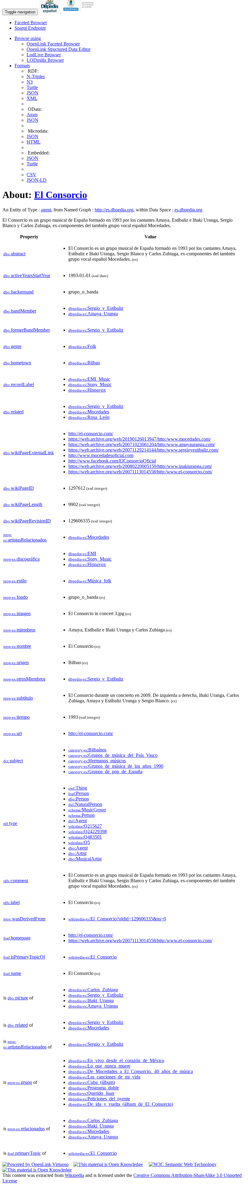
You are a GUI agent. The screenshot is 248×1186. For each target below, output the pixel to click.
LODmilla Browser (45, 60)
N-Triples (36, 76)
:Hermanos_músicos (97, 760)
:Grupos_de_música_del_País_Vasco (113, 755)
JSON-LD (37, 180)
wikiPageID (18, 488)
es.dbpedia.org (188, 209)
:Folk (82, 346)
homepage (17, 937)
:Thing (77, 787)
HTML (34, 141)
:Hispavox (87, 390)
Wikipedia (74, 1175)
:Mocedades (88, 411)
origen (16, 662)
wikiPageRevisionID (27, 520)
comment (15, 880)
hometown (17, 362)
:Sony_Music (90, 384)
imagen (17, 613)
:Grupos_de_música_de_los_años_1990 (115, 766)
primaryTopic (24, 1153)
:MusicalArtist (85, 858)
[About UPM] (79, 11)
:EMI (82, 553)
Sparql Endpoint (30, 28)
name (12, 973)
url (12, 733)
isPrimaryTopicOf (24, 956)
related (13, 411)
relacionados (26, 1128)
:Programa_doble (93, 1087)
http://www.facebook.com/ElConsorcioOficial (112, 460)
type (10, 823)
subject (13, 760)
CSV (31, 174)
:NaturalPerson (85, 804)
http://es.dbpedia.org (114, 209)
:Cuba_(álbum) (91, 1082)
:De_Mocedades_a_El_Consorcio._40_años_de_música (130, 1071)
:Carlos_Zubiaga (93, 989)
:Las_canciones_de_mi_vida (104, 1076)
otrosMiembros (24, 678)
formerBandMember (26, 330)
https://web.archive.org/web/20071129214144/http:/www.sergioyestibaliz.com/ (143, 449)
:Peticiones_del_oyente (99, 1098)
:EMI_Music (89, 379)
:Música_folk (89, 580)
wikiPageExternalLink (28, 452)
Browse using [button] (28, 38)
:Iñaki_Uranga (91, 1000)
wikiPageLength (22, 504)
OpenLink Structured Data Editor (58, 49)
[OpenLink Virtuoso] (35, 1164)
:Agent (77, 820)
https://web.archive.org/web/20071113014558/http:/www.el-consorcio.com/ (140, 471)
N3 (30, 81)
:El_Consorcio (92, 956)
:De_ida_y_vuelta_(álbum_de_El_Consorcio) (120, 1104)
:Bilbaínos (87, 749)
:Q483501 (85, 837)
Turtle (32, 87)
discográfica (21, 559)
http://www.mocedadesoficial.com (100, 455)
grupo (20, 1082)
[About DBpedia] (50, 11)
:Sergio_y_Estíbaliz (95, 308)
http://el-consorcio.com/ (90, 433)
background (18, 291)
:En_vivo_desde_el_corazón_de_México (116, 1060)
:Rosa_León (88, 417)
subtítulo (18, 698)
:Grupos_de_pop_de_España (105, 771)
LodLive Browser (44, 54)
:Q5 (79, 842)
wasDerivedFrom (24, 918)
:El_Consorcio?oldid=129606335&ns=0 (117, 918)
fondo (15, 597)
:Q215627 (85, 826)
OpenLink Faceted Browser (53, 43)
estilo (15, 580)
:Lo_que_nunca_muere (99, 1065)
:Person (78, 793)
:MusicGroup (87, 809)
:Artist (77, 853)
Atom (32, 114)
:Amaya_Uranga (93, 313)
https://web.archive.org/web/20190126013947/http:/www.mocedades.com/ (139, 439)
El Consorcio (60, 194)
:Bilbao (84, 362)
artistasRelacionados (25, 537)
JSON (32, 92)
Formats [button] (22, 65)
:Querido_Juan (91, 1093)
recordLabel (18, 384)
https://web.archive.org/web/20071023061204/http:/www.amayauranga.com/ (141, 444)
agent (46, 209)
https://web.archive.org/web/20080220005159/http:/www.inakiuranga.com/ (140, 466)
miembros (19, 629)
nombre (17, 646)
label (11, 902)
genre (12, 346)
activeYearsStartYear (26, 275)
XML (32, 98)
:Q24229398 (87, 831)
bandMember (19, 310)
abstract (14, 253)
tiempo (16, 717)
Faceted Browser (31, 22)
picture (18, 997)
